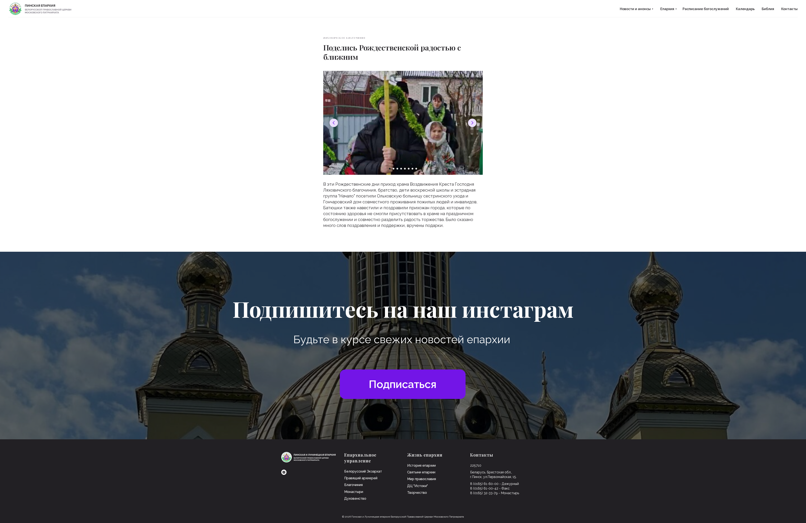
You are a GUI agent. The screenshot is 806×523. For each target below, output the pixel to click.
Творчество (417, 493)
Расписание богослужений (706, 9)
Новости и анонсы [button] (635, 9)
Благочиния (353, 485)
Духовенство (355, 498)
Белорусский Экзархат (363, 471)
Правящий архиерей (360, 478)
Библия (768, 9)
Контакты (789, 9)
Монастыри (353, 492)
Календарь (745, 9)
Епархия (667, 9)
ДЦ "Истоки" (417, 486)
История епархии (421, 465)
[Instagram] (284, 472)
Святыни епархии (421, 472)
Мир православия (421, 479)
